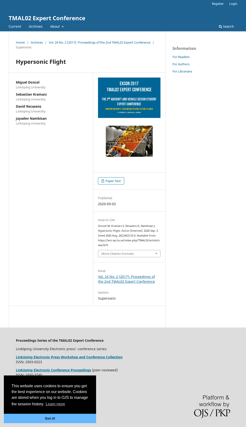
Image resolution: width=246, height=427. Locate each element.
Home (20, 42)
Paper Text (113, 181)
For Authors (181, 64)
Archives (36, 26)
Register (218, 3)
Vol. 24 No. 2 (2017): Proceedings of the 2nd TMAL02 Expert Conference (99, 42)
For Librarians (182, 71)
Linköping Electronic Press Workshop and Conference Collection (69, 357)
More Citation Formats (117, 253)
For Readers (181, 57)
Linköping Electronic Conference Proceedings (53, 370)
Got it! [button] (50, 418)
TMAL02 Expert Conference (47, 18)
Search (228, 26)
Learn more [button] (55, 404)
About (55, 26)
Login (233, 3)
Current (15, 26)
